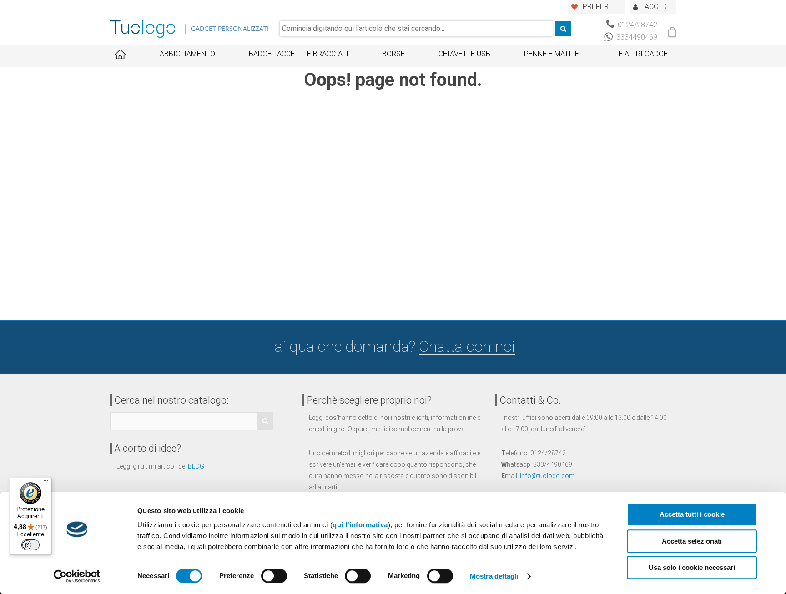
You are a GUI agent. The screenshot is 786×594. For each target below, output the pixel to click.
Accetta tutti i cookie (692, 514)
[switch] (274, 576)
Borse (393, 54)
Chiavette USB (464, 54)
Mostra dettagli (494, 576)
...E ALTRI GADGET (642, 54)
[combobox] (416, 28)
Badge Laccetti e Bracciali (298, 54)
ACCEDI (657, 6)
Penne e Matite (551, 54)
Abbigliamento (187, 54)
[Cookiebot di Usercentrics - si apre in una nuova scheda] (77, 576)
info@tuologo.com (547, 475)
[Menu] (45, 482)
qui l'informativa (360, 525)
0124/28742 (636, 24)
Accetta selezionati (692, 541)
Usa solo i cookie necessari (692, 567)
